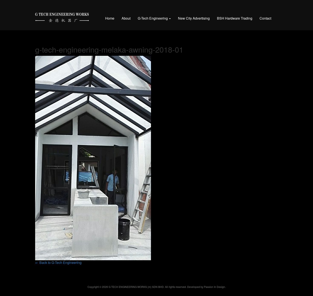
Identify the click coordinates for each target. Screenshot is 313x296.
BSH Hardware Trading (234, 18)
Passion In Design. (215, 287)
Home (109, 18)
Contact (265, 18)
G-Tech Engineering (153, 18)
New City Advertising (194, 18)
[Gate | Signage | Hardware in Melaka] (62, 16)
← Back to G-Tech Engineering (58, 262)
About (126, 18)
